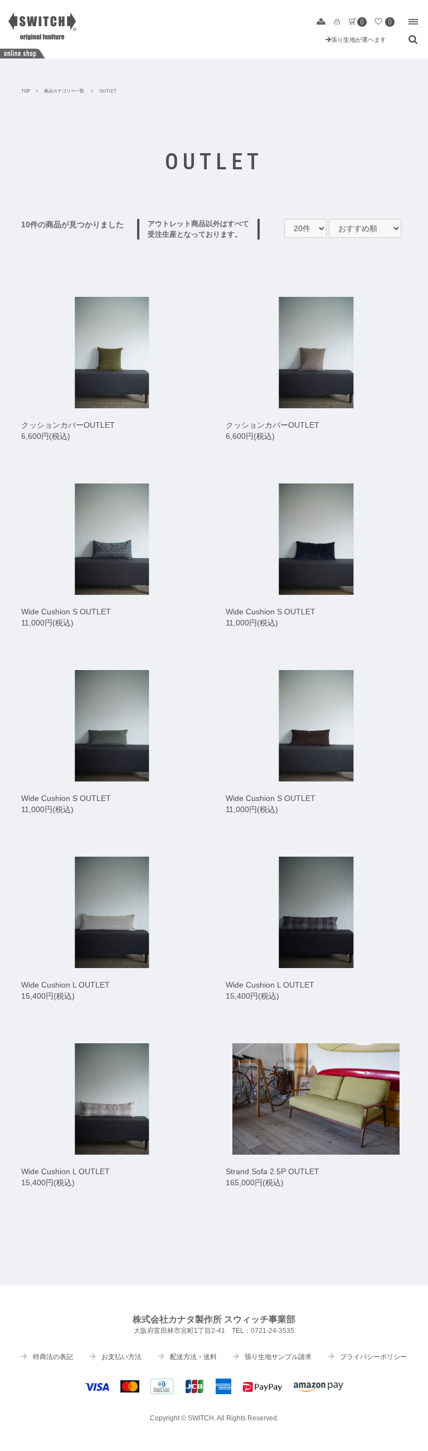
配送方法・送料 (193, 1357)
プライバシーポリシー (373, 1357)
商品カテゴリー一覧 (64, 91)
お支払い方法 (121, 1357)
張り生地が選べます (358, 39)
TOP (25, 91)
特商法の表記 (53, 1357)
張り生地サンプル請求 (278, 1357)
